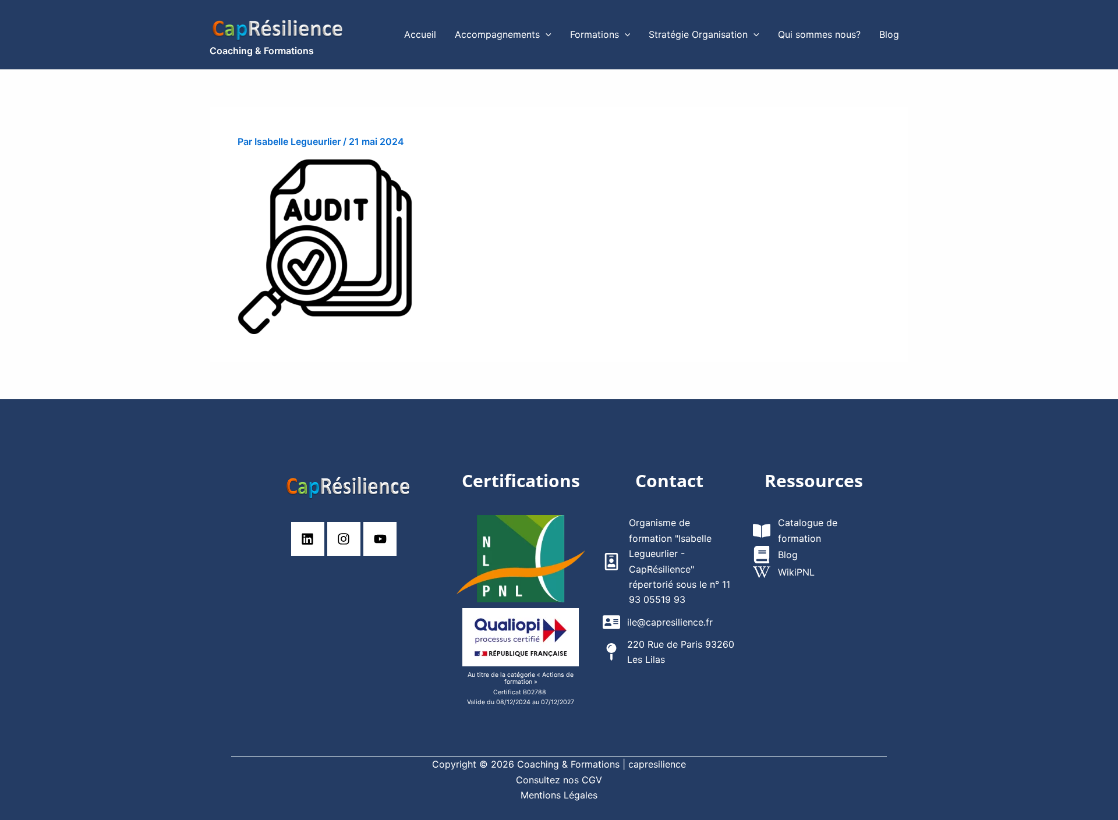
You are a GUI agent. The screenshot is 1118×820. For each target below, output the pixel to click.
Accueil (420, 34)
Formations (594, 34)
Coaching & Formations (262, 50)
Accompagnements (497, 34)
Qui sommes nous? (819, 34)
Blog (889, 34)
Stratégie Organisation (698, 34)
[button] (545, 34)
